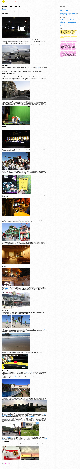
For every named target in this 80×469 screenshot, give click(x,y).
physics (62, 55)
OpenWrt (62, 48)
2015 (69, 32)
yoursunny (9, 1)
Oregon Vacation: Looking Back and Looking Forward (69, 13)
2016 (66, 32)
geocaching (6, 463)
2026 (62, 30)
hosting (64, 54)
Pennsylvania (74, 48)
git (61, 54)
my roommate (23, 219)
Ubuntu (73, 49)
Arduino (71, 41)
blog (14, 1)
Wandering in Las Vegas (64, 10)
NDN (66, 47)
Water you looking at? (9, 437)
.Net (61, 41)
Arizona (74, 41)
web (62, 56)
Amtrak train (35, 219)
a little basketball (7, 288)
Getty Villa (16, 376)
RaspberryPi (66, 49)
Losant (73, 46)
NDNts (69, 47)
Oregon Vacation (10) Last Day (65, 14)
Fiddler (65, 45)
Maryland (62, 47)
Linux (70, 46)
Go (71, 45)
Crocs (45, 329)
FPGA (62, 45)
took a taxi (10, 220)
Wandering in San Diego (64, 11)
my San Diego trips (29, 372)
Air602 (67, 41)
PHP (70, 48)
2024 (69, 30)
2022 (76, 30)
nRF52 (71, 54)
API (64, 41)
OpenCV (73, 47)
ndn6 (74, 54)
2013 (62, 33)
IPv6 (74, 45)
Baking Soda (42, 417)
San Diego (38, 67)
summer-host (70, 55)
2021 (62, 31)
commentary (63, 53)
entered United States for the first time (11, 39)
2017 (62, 32)
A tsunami (5, 353)
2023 (72, 30)
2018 (73, 31)
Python (62, 49)
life (68, 54)
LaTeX (67, 46)
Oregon (66, 48)
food (70, 53)
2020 (66, 31)
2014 (73, 32)
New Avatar (62, 25)
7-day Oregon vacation (30, 416)
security (65, 55)
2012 (65, 33)
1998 (62, 37)
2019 (69, 31)
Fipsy (69, 45)
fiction (67, 53)
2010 (72, 33)
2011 (69, 33)
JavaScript (62, 46)
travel (9, 463)
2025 (65, 30)
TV (70, 49)
